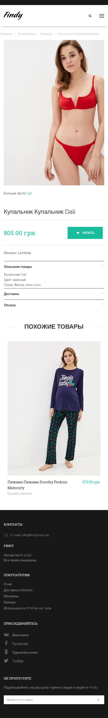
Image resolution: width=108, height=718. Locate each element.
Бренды (10, 602)
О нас (8, 584)
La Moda (24, 253)
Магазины (11, 596)
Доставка (11, 294)
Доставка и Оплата (18, 590)
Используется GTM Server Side (27, 608)
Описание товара (18, 267)
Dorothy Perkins (20, 493)
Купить (88, 233)
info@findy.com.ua (35, 535)
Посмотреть (54, 454)
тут (29, 193)
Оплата (10, 305)
